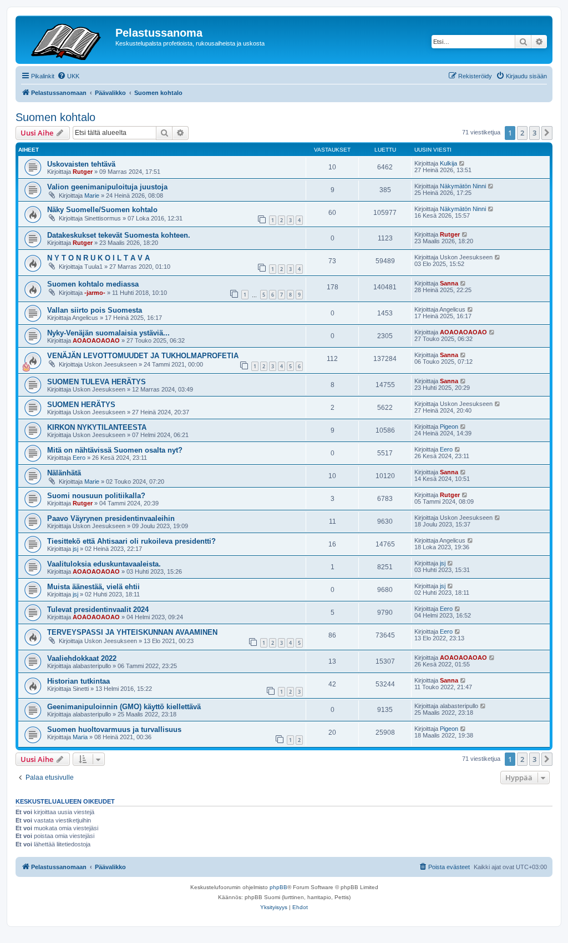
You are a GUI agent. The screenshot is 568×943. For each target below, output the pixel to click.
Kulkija (448, 163)
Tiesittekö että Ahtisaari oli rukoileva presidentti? (131, 541)
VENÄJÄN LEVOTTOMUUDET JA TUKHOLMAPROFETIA (143, 356)
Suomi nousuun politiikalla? (96, 495)
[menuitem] (68, 76)
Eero (79, 457)
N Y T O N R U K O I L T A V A (98, 258)
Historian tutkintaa (78, 681)
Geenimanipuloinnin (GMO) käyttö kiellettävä (124, 707)
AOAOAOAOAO (96, 340)
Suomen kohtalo (55, 117)
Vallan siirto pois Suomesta (94, 310)
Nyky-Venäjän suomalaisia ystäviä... (108, 333)
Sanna (449, 283)
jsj (75, 548)
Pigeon (449, 426)
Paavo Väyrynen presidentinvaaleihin (111, 518)
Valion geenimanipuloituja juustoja (107, 187)
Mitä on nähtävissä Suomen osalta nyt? (114, 450)
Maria (80, 737)
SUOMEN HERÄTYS (81, 404)
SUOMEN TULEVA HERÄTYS (96, 382)
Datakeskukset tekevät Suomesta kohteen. (118, 235)
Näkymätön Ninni (463, 186)
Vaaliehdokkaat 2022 (81, 658)
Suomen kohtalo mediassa (93, 284)
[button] (546, 132)
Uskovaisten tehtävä (81, 164)
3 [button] (534, 133)
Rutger (83, 171)
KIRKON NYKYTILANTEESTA (96, 427)
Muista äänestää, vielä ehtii (93, 587)
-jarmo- (94, 292)
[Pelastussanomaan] (66, 39)
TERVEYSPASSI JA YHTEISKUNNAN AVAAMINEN (132, 632)
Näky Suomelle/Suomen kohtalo (102, 209)
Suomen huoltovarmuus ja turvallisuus (114, 729)
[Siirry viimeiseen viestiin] (462, 163)
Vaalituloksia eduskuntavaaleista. (104, 564)
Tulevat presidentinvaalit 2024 (98, 609)
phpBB (278, 887)
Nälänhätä (64, 473)
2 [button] (522, 133)
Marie (91, 195)
